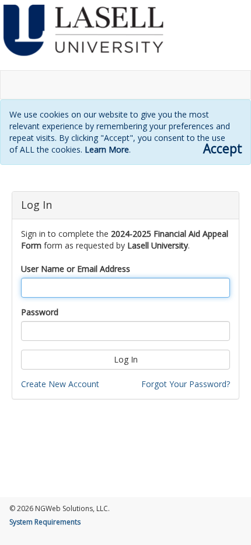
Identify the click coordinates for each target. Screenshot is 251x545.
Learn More (107, 149)
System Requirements (45, 522)
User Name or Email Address (75, 268)
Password (39, 312)
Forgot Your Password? (185, 383)
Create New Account (60, 383)
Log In (126, 359)
